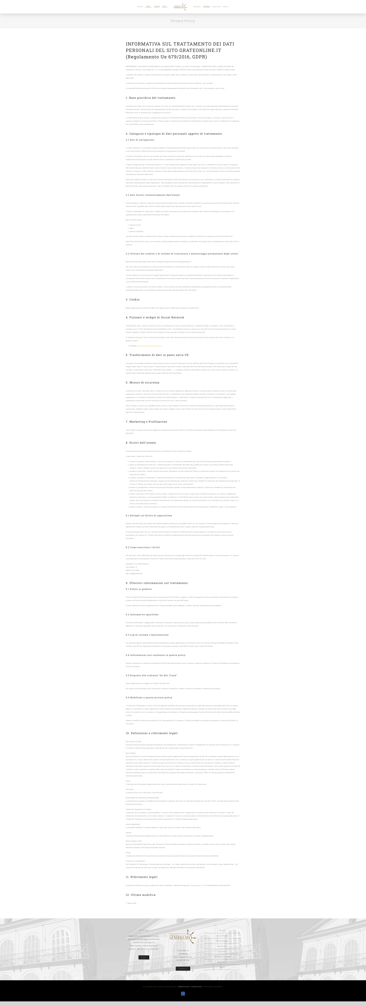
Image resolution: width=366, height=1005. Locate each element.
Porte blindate (222, 946)
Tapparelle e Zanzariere (222, 957)
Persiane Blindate (222, 941)
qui (174, 370)
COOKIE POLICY (196, 987)
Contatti (222, 967)
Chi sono (222, 930)
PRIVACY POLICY (184, 987)
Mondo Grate (222, 962)
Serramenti (222, 951)
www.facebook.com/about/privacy (149, 346)
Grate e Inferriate (222, 936)
